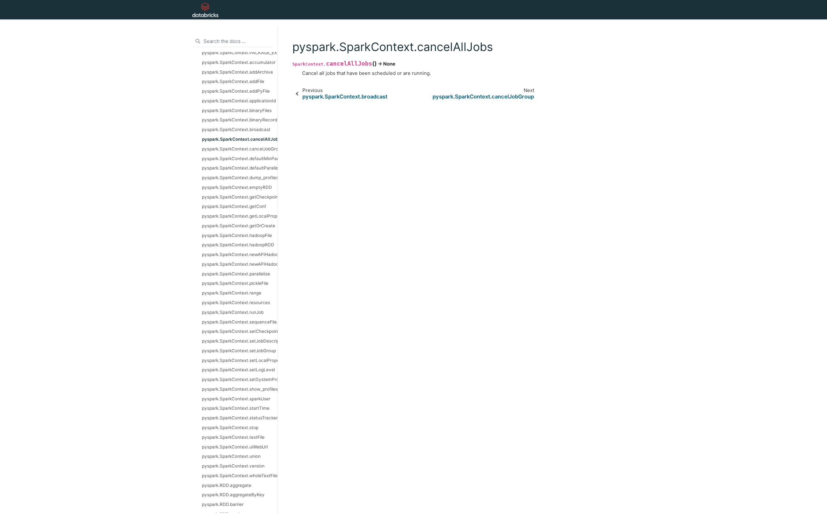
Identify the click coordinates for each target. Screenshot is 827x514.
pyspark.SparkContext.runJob (233, 312)
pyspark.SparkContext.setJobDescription (239, 341)
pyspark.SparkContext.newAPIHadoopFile (239, 254)
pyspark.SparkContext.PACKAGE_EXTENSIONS (239, 52)
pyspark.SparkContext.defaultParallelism (239, 167)
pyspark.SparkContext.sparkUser (236, 398)
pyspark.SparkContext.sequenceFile (239, 321)
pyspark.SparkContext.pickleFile (235, 283)
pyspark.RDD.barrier (223, 504)
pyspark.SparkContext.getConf (234, 206)
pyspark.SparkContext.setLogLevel (238, 369)
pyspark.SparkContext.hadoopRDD (238, 244)
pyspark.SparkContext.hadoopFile (237, 235)
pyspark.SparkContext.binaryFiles (237, 110)
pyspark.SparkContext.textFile (233, 437)
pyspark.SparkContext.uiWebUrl (235, 446)
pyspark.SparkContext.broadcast (236, 129)
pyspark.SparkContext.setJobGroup (239, 350)
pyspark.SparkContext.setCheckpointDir (239, 331)
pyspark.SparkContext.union (231, 456)
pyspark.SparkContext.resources (236, 302)
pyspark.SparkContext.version (233, 465)
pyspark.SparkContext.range (231, 292)
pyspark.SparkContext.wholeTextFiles (239, 475)
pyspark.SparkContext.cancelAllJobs (239, 139)
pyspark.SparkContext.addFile (233, 81)
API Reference (327, 9)
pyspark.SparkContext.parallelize (236, 273)
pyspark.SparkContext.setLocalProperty (239, 360)
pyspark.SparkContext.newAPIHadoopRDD (239, 264)
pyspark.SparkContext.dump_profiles (239, 177)
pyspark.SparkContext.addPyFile (236, 91)
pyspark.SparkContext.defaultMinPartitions (239, 158)
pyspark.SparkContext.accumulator (239, 62)
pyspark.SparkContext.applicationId (239, 100)
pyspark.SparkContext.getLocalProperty (239, 216)
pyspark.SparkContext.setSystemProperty (239, 379)
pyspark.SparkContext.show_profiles (239, 389)
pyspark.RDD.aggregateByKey (233, 494)
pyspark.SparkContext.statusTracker (239, 417)
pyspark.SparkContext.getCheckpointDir (239, 197)
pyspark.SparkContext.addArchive (237, 72)
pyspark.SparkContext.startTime (235, 408)
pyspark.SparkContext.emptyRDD (237, 187)
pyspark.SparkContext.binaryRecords (239, 119)
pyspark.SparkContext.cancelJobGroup (239, 148)
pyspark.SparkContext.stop (230, 427)
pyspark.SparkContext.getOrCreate (238, 225)
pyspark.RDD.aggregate (226, 485)
